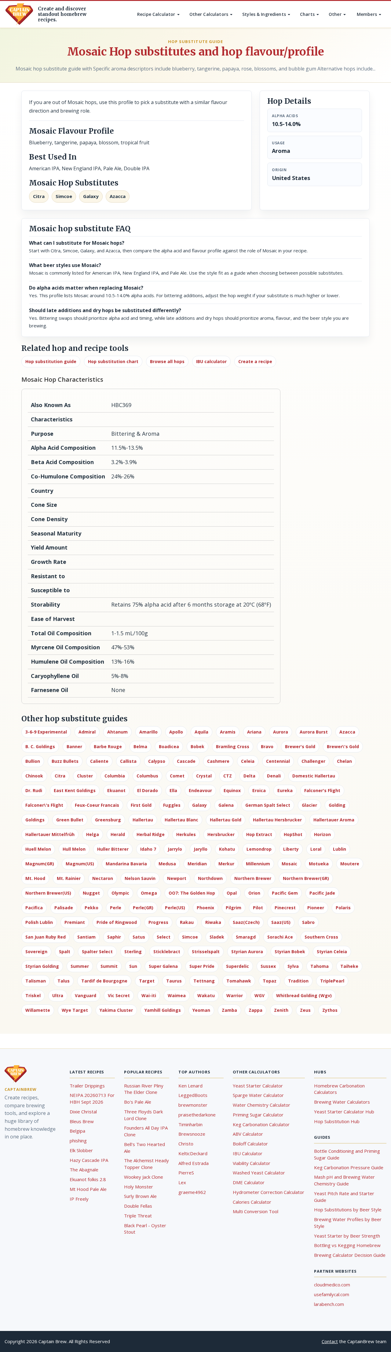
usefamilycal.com (331, 1294)
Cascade (186, 761)
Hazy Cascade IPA (89, 1160)
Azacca (347, 732)
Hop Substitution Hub (337, 1121)
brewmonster (192, 1105)
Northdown (210, 878)
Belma (140, 746)
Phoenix (205, 907)
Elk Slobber (81, 1150)
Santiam (86, 937)
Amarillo (148, 732)
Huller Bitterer (113, 849)
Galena (226, 805)
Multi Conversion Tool (255, 1211)
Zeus (305, 1010)
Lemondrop (259, 849)
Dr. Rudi (33, 790)
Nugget (91, 893)
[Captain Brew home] (19, 14)
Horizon (322, 834)
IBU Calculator (247, 1153)
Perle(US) (175, 907)
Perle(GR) (143, 907)
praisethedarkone (197, 1115)
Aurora (280, 732)
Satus (139, 937)
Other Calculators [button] (209, 14)
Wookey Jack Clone (143, 1177)
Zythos (330, 1010)
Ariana (254, 732)
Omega (149, 893)
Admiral (87, 732)
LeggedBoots (192, 1095)
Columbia (114, 776)
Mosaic (289, 864)
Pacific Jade (322, 893)
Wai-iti (148, 995)
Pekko (91, 907)
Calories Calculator (252, 1202)
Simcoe (190, 937)
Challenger (313, 761)
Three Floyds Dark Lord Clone (143, 1115)
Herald (118, 834)
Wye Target (75, 1010)
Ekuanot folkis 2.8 (88, 1179)
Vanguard (85, 995)
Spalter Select (97, 951)
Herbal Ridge (151, 834)
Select (163, 937)
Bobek (197, 746)
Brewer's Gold (300, 746)
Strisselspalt (206, 951)
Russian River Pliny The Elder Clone (143, 1089)
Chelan (344, 761)
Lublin (339, 849)
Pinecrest (285, 907)
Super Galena (163, 966)
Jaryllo (200, 849)
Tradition (298, 981)
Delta (249, 776)
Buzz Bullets (65, 761)
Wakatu (206, 995)
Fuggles (172, 805)
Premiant (74, 922)
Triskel (33, 995)
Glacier (309, 805)
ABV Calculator (248, 1134)
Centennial (278, 761)
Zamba (229, 1010)
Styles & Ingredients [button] (264, 14)
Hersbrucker (221, 834)
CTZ (227, 776)
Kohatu (227, 849)
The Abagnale (84, 1169)
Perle (115, 907)
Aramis (228, 732)
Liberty (291, 849)
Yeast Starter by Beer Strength (347, 1236)
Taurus (174, 981)
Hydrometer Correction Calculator (268, 1192)
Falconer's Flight (322, 790)
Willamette (37, 1010)
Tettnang (204, 981)
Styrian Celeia (332, 951)
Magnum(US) (80, 864)
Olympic (120, 893)
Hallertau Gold (225, 820)
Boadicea (169, 746)
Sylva (293, 966)
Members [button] (367, 14)
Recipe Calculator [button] (157, 14)
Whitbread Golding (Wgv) (304, 995)
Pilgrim (233, 907)
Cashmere (218, 761)
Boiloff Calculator (250, 1144)
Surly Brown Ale (140, 1196)
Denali (274, 776)
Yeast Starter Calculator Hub (344, 1112)
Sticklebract (166, 951)
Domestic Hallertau (313, 776)
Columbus (147, 776)
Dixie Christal (83, 1112)
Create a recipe (255, 361)
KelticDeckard (192, 1153)
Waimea (177, 995)
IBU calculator (211, 361)
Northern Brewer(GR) (306, 878)
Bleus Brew (82, 1121)
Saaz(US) (281, 922)
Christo (185, 1144)
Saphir (114, 937)
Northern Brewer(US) (48, 893)
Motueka (319, 864)
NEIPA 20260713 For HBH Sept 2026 (92, 1098)
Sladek (217, 937)
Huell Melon (38, 849)
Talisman (35, 981)
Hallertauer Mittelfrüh (50, 834)
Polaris (343, 907)
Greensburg (108, 820)
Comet (177, 776)
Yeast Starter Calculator (258, 1086)
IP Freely (79, 1199)
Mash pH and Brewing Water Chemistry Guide (344, 1180)
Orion (254, 893)
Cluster (85, 776)
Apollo (176, 732)
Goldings (35, 820)
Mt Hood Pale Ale (88, 1189)
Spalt (64, 951)
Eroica (259, 790)
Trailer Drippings (87, 1086)
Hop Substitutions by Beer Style (348, 1209)
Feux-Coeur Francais (97, 805)
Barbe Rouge (108, 746)
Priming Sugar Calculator (258, 1115)
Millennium (258, 864)
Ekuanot (116, 790)
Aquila (201, 732)
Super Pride (201, 966)
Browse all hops (167, 361)
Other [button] (336, 14)
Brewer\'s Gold (343, 746)
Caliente (99, 761)
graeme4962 (192, 1192)
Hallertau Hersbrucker (277, 820)
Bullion (32, 761)
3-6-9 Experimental (46, 732)
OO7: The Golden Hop (192, 893)
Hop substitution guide (50, 361)
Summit (109, 966)
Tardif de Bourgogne (104, 981)
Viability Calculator (251, 1163)
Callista (128, 761)
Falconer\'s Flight (44, 805)
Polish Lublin (39, 922)
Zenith (281, 1010)
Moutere (349, 864)
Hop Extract (259, 834)
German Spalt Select (267, 805)
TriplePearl (332, 981)
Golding (337, 805)
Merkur (226, 864)
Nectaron (102, 878)
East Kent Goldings (75, 790)
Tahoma (319, 966)
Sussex (268, 966)
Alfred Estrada (193, 1163)
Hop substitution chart (113, 361)
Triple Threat (138, 1216)
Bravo (267, 746)
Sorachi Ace (280, 937)
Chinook (34, 776)
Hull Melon (74, 849)
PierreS (186, 1173)
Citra (60, 776)
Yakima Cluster (116, 1010)
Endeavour (200, 790)
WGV (259, 995)
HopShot (293, 834)
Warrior (234, 995)
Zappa (255, 1010)
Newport (176, 878)
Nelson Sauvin (140, 878)
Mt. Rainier (69, 878)
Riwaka (213, 922)
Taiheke (349, 966)
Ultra (57, 995)
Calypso (156, 761)
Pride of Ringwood (117, 922)
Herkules (186, 834)
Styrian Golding (42, 966)
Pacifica (34, 907)
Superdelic (237, 966)
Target (147, 981)
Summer (80, 966)
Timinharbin (190, 1124)
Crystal (204, 776)
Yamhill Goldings (162, 1010)
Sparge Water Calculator (258, 1095)
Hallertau (143, 820)
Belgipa (77, 1131)
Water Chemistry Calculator (261, 1105)
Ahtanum (117, 732)
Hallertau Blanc (181, 820)
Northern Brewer (252, 878)
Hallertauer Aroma (333, 820)
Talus (63, 981)
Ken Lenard (190, 1086)
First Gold (141, 805)
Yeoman (201, 1010)
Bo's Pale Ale (137, 1102)
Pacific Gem (285, 893)
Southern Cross (321, 937)
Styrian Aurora (247, 951)
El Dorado (147, 790)
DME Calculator (249, 1182)
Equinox (232, 790)
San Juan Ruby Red (45, 937)
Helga (92, 834)
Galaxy (199, 805)
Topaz (269, 981)
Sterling (133, 951)
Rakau (187, 922)
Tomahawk (238, 981)
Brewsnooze (191, 1134)
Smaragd (246, 937)
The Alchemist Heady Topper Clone (146, 1163)
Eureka (285, 790)
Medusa (167, 864)
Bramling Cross (232, 746)
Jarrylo (175, 849)
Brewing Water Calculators (342, 1102)
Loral (315, 849)
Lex (182, 1182)
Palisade (63, 907)
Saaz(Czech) (246, 922)
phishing (78, 1140)
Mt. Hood (35, 878)
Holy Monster (138, 1187)
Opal (232, 893)
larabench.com (329, 1304)
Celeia (247, 761)
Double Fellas (138, 1206)
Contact (330, 1341)
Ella (173, 790)
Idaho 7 (148, 849)
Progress (158, 922)
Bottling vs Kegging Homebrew (347, 1245)
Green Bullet (69, 820)
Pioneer (315, 907)
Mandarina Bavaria (126, 864)
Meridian (197, 864)
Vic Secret (119, 995)
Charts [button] (308, 14)
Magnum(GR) (39, 864)
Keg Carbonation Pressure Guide (348, 1167)
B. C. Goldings (40, 746)
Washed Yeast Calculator (259, 1173)
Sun (133, 966)
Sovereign (36, 951)
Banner (74, 746)
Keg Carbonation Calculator (261, 1124)
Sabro (308, 922)
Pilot (258, 907)
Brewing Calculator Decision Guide (350, 1255)
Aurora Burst (314, 732)
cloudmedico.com (332, 1285)
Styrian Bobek (290, 951)
